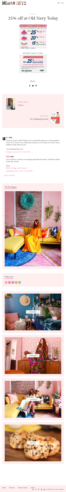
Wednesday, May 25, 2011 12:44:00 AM (19, 171)
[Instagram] (9, 282)
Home (4, 488)
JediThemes (61, 489)
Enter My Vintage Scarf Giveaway (16, 168)
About (33, 488)
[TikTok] (16, 282)
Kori (7, 137)
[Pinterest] (12, 282)
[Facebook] (6, 282)
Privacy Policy (23, 488)
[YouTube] (19, 282)
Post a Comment (9, 175)
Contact (12, 488)
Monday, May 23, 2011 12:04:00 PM (18, 152)
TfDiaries (52, 489)
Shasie (8, 156)
